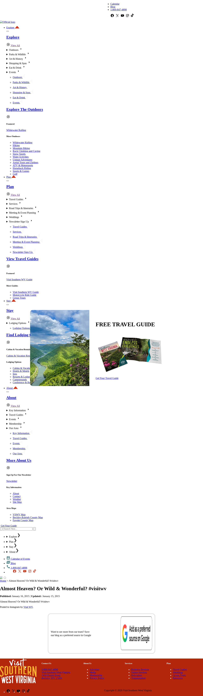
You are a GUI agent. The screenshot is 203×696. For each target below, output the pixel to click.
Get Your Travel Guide (107, 378)
